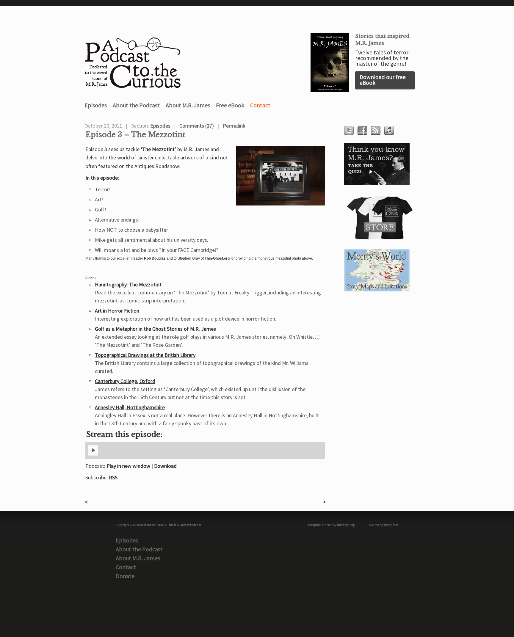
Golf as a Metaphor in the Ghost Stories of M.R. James (155, 328)
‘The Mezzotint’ (158, 149)
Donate (125, 576)
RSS (113, 477)
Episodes (95, 105)
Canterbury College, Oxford (125, 381)
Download (165, 465)
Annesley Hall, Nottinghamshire (130, 407)
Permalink (234, 125)
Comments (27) (196, 125)
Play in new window (128, 465)
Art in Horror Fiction (117, 310)
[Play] (93, 454)
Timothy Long (346, 525)
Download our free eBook (383, 79)
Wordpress (390, 525)
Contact (260, 105)
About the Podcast (136, 105)
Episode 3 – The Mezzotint (135, 135)
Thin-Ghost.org (217, 258)
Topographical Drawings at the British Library (145, 355)
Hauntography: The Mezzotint (128, 284)
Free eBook (230, 105)
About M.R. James (188, 105)
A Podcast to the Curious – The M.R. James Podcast (167, 525)
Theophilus (315, 525)
